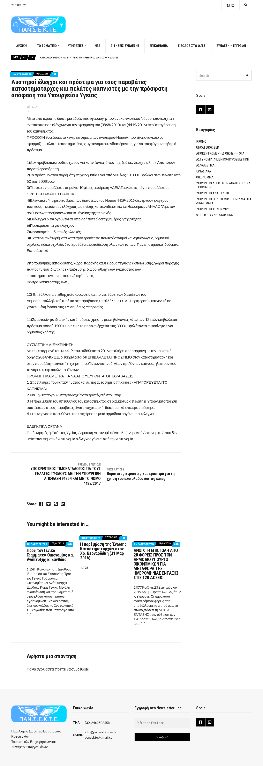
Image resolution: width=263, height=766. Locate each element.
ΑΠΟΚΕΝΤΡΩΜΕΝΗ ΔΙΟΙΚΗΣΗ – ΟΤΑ (220, 153)
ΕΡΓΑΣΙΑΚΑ (203, 171)
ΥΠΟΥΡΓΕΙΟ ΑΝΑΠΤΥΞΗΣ (213, 193)
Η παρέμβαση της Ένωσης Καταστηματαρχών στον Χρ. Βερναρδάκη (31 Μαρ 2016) (103, 551)
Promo (201, 141)
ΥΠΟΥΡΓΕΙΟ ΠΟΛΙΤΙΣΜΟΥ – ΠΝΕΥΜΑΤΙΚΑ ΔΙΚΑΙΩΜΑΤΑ (223, 201)
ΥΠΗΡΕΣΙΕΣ (75, 46)
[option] (146, 57)
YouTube (232, 5)
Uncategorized (22, 74)
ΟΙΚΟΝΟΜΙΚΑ (204, 177)
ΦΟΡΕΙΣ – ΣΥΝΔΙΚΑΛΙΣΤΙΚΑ (214, 215)
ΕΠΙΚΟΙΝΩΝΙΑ (159, 46)
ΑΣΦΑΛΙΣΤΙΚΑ (205, 165)
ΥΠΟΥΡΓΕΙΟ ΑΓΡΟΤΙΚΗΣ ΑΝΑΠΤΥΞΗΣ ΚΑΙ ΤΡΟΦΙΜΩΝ (223, 185)
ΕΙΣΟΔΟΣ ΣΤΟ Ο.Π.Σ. (192, 46)
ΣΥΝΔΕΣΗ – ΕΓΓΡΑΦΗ (231, 46)
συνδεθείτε (80, 669)
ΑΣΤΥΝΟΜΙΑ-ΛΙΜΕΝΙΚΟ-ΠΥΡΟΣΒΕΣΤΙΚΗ (222, 159)
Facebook (228, 5)
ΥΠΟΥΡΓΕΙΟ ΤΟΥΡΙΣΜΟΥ (212, 209)
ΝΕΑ (97, 46)
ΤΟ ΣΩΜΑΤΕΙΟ (47, 46)
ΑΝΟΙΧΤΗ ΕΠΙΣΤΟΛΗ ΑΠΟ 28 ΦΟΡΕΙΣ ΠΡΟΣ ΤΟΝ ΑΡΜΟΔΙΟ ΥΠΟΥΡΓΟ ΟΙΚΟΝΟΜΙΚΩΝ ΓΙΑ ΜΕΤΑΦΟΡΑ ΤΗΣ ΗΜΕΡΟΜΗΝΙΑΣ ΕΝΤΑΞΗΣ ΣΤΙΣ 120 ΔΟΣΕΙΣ (156, 564)
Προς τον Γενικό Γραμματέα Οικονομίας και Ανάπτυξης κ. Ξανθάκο (50, 555)
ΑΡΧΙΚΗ (21, 46)
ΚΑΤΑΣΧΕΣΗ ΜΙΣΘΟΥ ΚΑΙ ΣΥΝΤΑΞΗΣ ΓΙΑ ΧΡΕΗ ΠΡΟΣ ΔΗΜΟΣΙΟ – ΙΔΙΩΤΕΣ (79, 57)
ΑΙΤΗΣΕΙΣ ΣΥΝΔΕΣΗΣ (125, 46)
